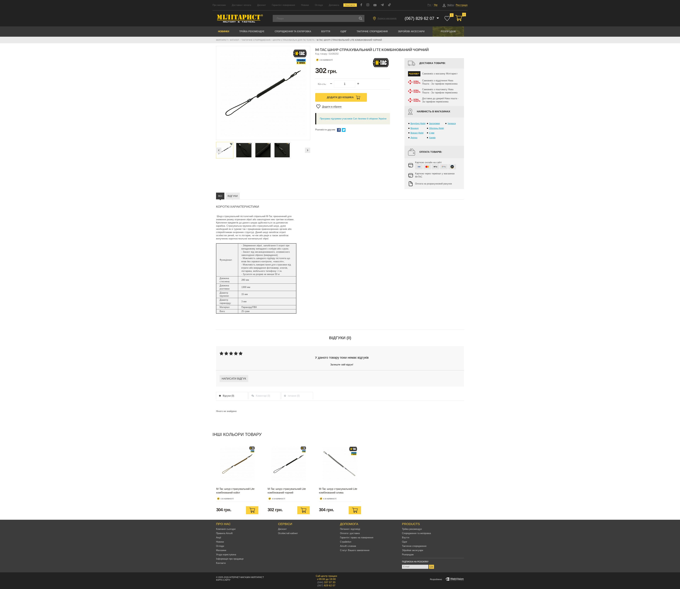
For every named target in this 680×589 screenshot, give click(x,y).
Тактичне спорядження (372, 31)
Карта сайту (223, 580)
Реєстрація (462, 5)
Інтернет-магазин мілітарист (246, 577)
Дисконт (261, 5)
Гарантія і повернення (283, 5)
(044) (326, 582)
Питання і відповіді (350, 529)
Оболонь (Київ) (436, 128)
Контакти (350, 5)
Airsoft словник (348, 546)
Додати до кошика (340, 97)
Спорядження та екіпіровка (293, 31)
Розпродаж (448, 31)
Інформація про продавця (229, 558)
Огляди (319, 5)
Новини (305, 5)
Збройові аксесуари (411, 31)
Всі (220, 196)
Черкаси (451, 123)
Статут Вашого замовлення (354, 550)
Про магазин (219, 5)
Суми (431, 133)
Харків (432, 137)
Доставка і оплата (241, 5)
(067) (326, 585)
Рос (429, 5)
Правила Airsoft (224, 533)
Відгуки (233, 196)
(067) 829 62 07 (420, 18)
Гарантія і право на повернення (356, 537)
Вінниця (414, 128)
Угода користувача (226, 554)
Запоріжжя (434, 123)
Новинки (223, 31)
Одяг (343, 31)
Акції (218, 537)
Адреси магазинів (387, 18)
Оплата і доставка (350, 533)
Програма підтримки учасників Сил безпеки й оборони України (353, 118)
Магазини (221, 550)
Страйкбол (345, 541)
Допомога (334, 5)
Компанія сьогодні (226, 529)
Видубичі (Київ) (418, 123)
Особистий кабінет (288, 533)
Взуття (325, 31)
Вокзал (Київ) (417, 133)
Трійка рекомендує (251, 31)
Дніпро (413, 137)
